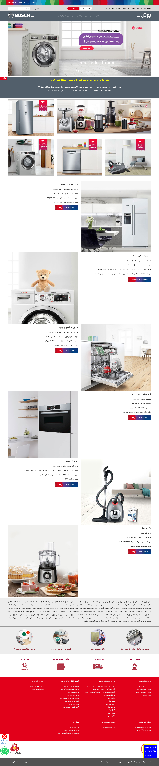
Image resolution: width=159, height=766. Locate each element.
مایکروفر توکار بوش (72, 695)
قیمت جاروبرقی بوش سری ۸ (61, 649)
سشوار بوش (111, 713)
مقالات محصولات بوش (37, 686)
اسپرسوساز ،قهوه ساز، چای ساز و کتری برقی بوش (98, 686)
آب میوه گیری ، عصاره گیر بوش (104, 689)
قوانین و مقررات (120, 8)
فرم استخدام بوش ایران (107, 727)
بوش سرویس (109, 8)
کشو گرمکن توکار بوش (71, 707)
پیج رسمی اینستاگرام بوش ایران (68, 733)
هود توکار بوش (74, 704)
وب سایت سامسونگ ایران (142, 727)
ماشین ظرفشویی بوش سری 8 (24, 649)
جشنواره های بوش (38, 689)
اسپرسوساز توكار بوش (71, 701)
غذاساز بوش (111, 698)
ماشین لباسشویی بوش (143, 689)
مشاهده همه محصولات (67, 207)
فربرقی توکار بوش (73, 692)
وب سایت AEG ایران (144, 730)
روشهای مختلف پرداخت (61, 659)
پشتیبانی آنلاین (134, 659)
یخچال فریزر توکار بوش (71, 686)
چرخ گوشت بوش (109, 695)
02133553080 (150, 755)
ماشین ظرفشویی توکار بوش (69, 689)
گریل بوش (111, 710)
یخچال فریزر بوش (145, 686)
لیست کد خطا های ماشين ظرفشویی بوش (134, 649)
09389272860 (150, 751)
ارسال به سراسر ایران (98, 659)
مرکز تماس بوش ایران (71, 730)
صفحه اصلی (147, 8)
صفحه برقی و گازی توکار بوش (69, 698)
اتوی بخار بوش (110, 704)
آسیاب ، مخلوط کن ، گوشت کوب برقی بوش (100, 692)
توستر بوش (111, 707)
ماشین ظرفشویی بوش (143, 692)
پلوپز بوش (111, 701)
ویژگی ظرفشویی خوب (98, 649)
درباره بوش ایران (73, 727)
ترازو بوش (111, 716)
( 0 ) (2, 78)
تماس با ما (131, 8)
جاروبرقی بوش (146, 695)
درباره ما (139, 8)
